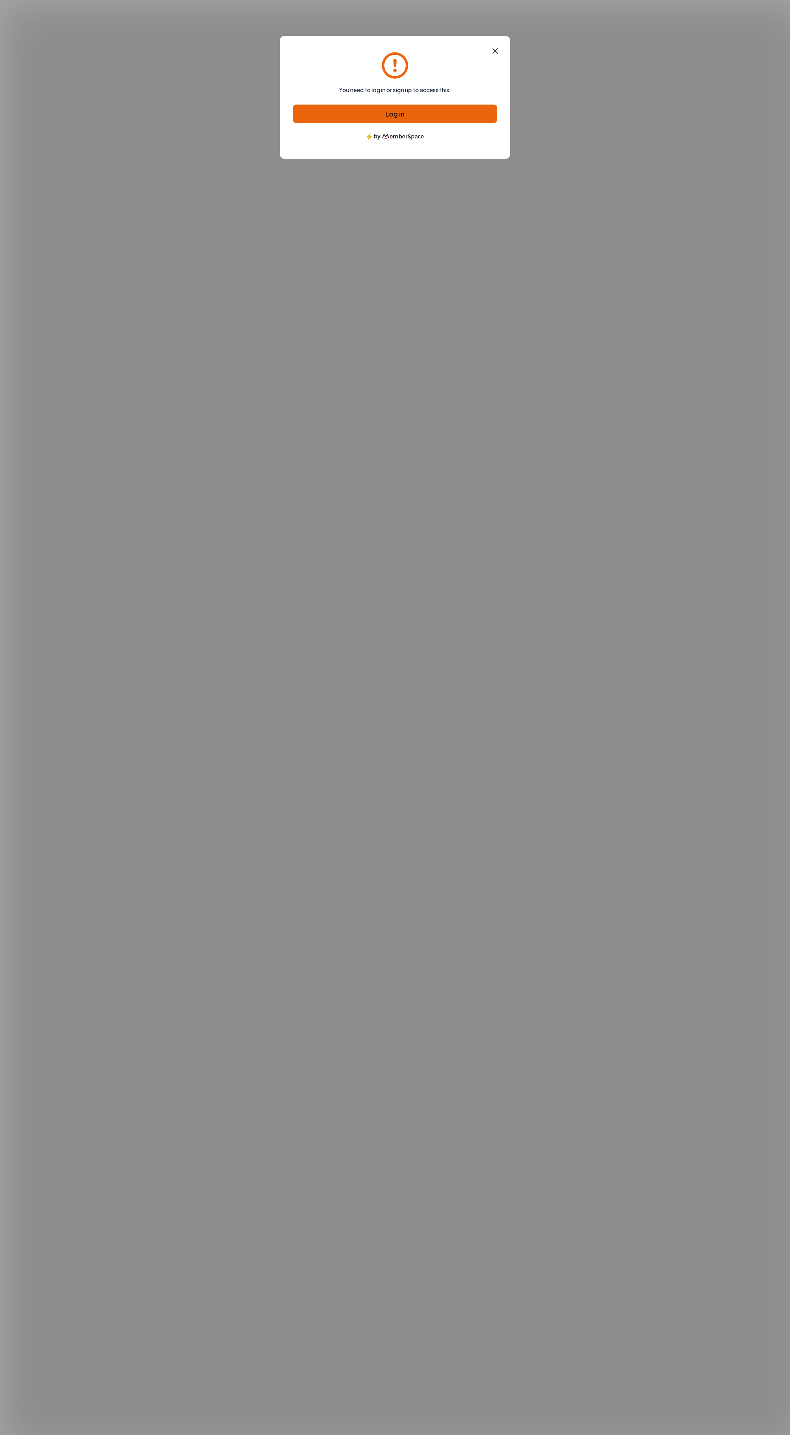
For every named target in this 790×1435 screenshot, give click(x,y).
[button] (495, 51)
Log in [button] (395, 113)
